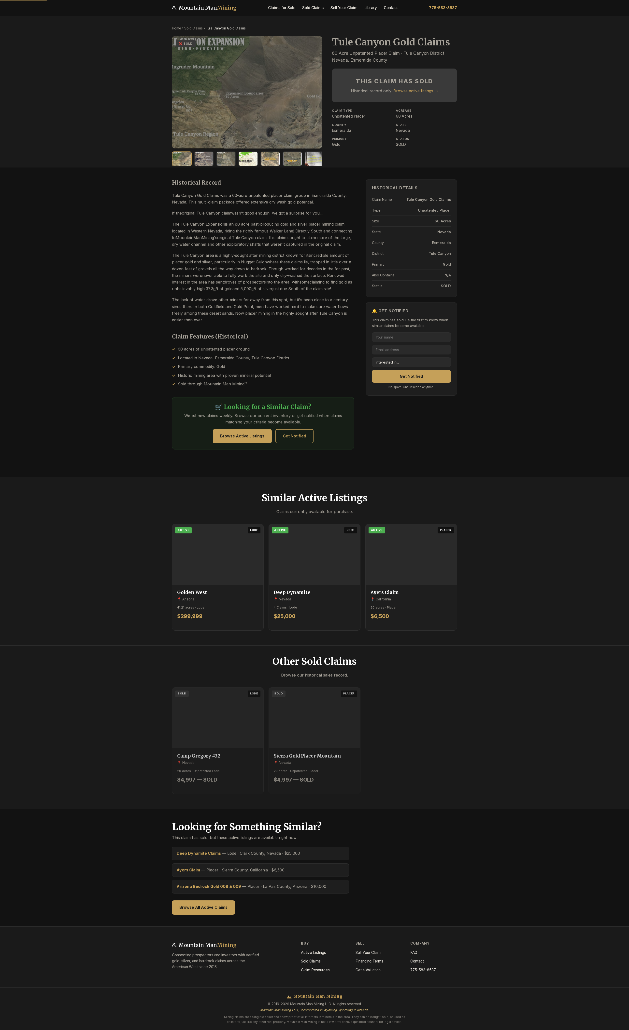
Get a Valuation (368, 970)
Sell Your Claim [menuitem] (343, 7)
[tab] (182, 158)
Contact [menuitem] (391, 7)
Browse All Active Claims (203, 907)
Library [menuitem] (370, 7)
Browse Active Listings (242, 436)
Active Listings (313, 952)
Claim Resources (315, 970)
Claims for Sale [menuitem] (281, 7)
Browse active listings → (415, 90)
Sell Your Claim (368, 952)
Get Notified (294, 436)
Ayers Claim (188, 869)
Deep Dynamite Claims (199, 853)
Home (176, 28)
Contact (417, 961)
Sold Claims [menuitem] (313, 7)
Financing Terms (369, 961)
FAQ (413, 952)
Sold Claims (193, 28)
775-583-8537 (443, 7)
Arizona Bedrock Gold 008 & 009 (209, 886)
